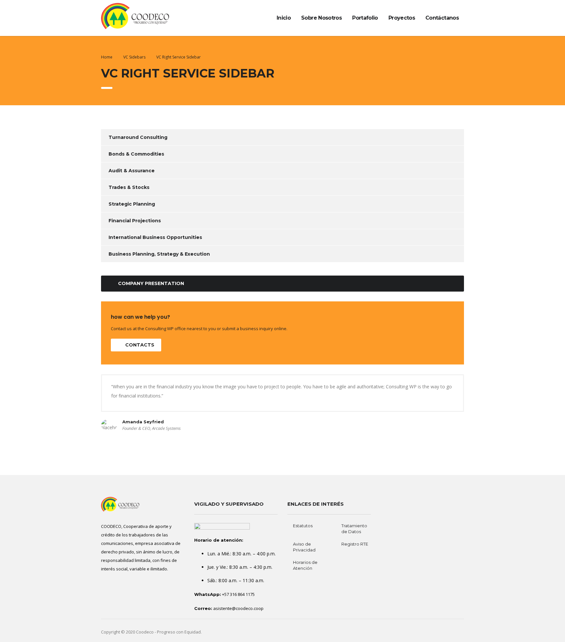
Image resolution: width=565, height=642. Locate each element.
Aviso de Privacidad (304, 546)
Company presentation (151, 283)
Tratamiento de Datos (354, 528)
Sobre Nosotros (321, 18)
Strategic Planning (132, 204)
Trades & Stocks (129, 187)
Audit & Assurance (132, 171)
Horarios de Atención (305, 565)
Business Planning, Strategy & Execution (159, 254)
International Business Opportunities (155, 237)
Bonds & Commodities (136, 154)
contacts (139, 345)
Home (106, 57)
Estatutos (303, 525)
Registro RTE (354, 544)
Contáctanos (442, 18)
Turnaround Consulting (138, 137)
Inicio (284, 18)
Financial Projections (135, 221)
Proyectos (401, 18)
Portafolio (365, 18)
